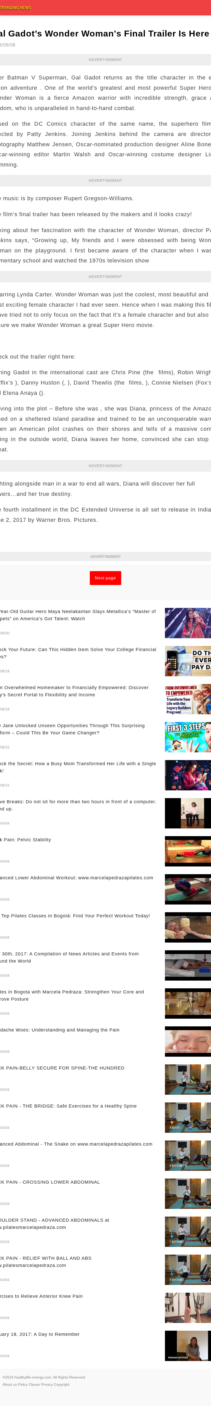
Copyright (61, 1384)
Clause (34, 1384)
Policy (23, 1384)
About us (10, 1384)
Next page (105, 578)
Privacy (47, 1384)
